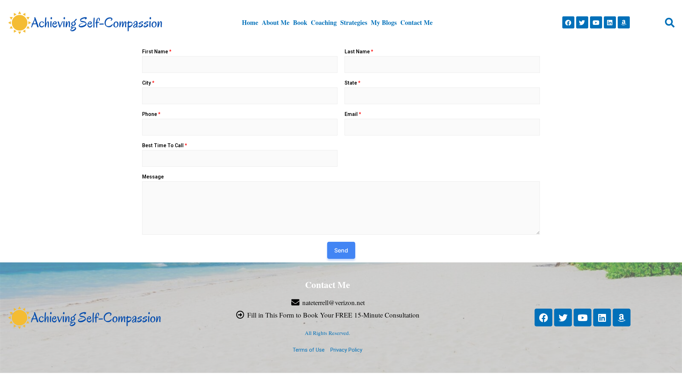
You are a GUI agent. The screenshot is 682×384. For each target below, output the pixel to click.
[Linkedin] (610, 22)
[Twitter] (582, 22)
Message (153, 177)
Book (300, 22)
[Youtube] (596, 22)
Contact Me (416, 22)
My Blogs (384, 22)
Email (353, 114)
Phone (151, 114)
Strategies (353, 22)
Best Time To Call (164, 145)
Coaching (324, 22)
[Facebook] (568, 22)
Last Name (359, 51)
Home (250, 22)
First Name (156, 51)
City (148, 83)
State (352, 83)
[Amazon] (624, 22)
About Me (275, 22)
